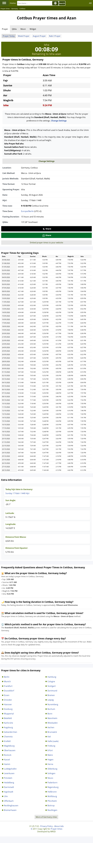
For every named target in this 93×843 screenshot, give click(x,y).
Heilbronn (52, 791)
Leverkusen (9, 773)
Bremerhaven (10, 810)
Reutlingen (52, 810)
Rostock (7, 755)
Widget (33, 29)
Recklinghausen (11, 805)
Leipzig (50, 700)
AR (90, 3)
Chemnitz (8, 736)
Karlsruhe (8, 722)
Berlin (6, 677)
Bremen (51, 695)
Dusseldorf (9, 690)
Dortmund (52, 690)
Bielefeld (8, 718)
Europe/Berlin (27, 211)
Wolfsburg (52, 796)
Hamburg (51, 677)
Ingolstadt (8, 791)
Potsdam (8, 778)
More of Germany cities (46, 817)
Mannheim (52, 718)
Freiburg (51, 745)
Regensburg (52, 787)
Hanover (8, 704)
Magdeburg (9, 745)
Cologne (51, 681)
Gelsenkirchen (10, 732)
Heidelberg (9, 782)
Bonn (49, 713)
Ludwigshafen (10, 768)
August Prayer (39, 36)
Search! (62, 3)
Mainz (50, 755)
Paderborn (52, 782)
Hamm (7, 764)
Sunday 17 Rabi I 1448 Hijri (17, 493)
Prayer (5, 29)
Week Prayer (23, 36)
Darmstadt (9, 787)
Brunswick (52, 732)
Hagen (50, 759)
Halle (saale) (52, 741)
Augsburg (8, 727)
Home (13, 3)
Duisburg (8, 709)
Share (48, 228)
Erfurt (50, 750)
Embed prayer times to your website (46, 242)
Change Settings (59, 120)
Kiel (49, 736)
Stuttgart (51, 686)
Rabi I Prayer (55, 36)
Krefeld (7, 741)
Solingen (51, 773)
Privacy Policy (46, 826)
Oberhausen (9, 750)
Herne (50, 764)
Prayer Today (9, 36)
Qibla (14, 29)
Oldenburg (52, 768)
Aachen (50, 727)
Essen (6, 695)
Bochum (51, 709)
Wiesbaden (52, 722)
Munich (7, 681)
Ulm (6, 796)
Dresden (8, 700)
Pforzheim (52, 801)
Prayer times (56, 829)
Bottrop (51, 805)
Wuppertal (9, 713)
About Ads (59, 826)
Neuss (50, 778)
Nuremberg (52, 704)
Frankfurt (8, 686)
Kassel (7, 759)
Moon (23, 29)
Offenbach (9, 801)
